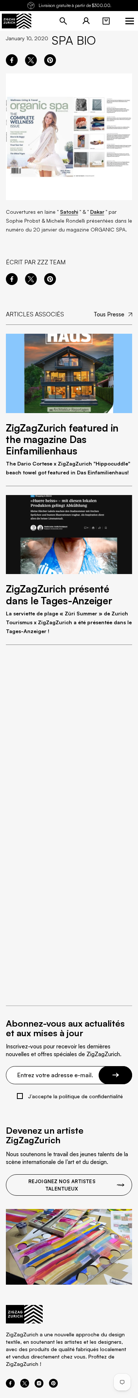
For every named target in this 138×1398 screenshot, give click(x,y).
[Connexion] (86, 21)
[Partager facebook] (12, 60)
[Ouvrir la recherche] (63, 21)
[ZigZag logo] (16, 21)
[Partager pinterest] (50, 60)
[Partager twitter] (31, 60)
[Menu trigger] (129, 21)
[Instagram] (39, 1385)
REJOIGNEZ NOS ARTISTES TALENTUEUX (61, 1185)
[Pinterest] (53, 1385)
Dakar (97, 212)
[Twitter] (24, 1385)
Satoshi (69, 212)
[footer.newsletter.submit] (115, 1075)
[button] (106, 21)
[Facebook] (10, 1385)
